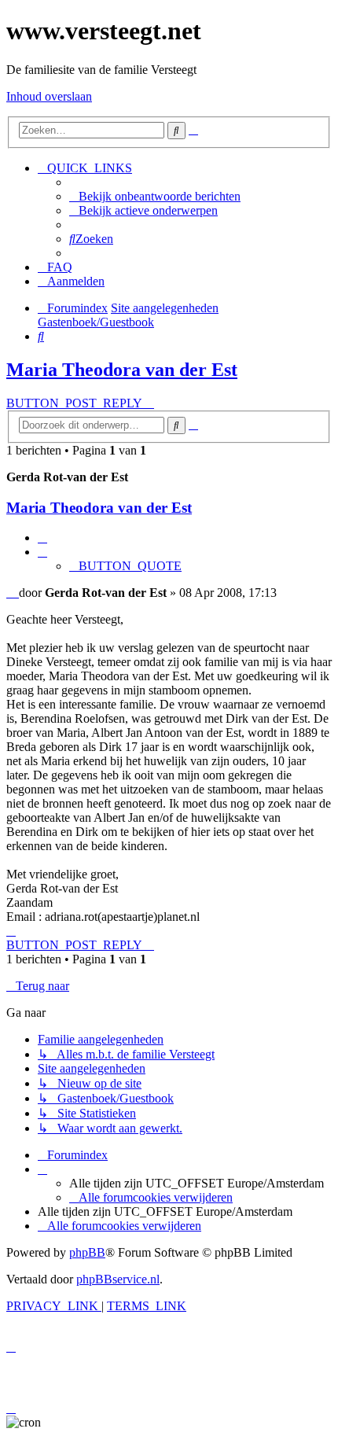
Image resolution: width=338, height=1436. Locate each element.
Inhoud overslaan (49, 96)
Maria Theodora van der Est (121, 369)
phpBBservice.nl (118, 1279)
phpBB (87, 1252)
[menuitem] (155, 196)
